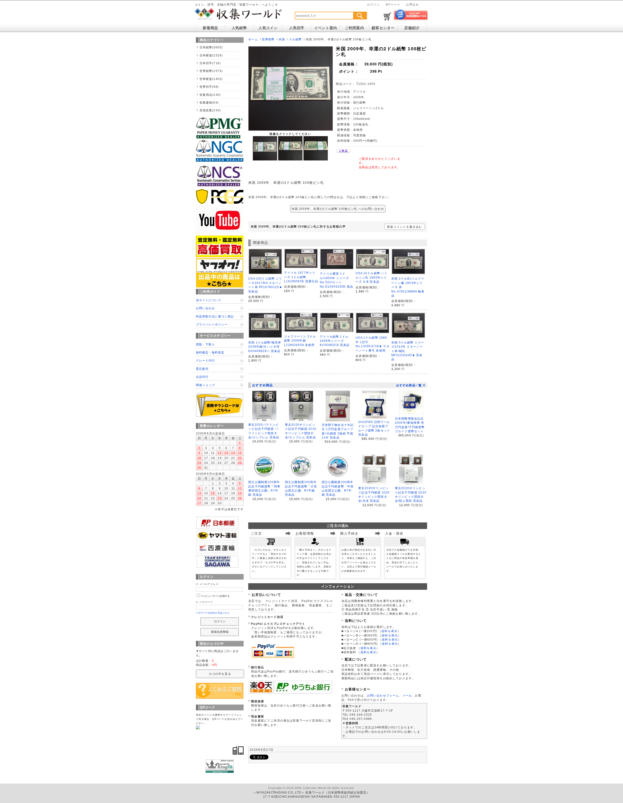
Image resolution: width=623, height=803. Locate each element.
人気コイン (268, 28)
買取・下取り (205, 344)
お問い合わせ (205, 308)
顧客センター (383, 28)
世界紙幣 (268, 39)
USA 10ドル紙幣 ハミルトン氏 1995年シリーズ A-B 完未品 (371, 277)
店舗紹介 (412, 28)
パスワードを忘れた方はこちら (213, 612)
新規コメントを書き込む (404, 226)
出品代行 (202, 376)
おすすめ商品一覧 (409, 385)
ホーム (253, 39)
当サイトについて (208, 300)
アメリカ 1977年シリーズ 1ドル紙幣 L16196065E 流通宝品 (301, 277)
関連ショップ (205, 385)
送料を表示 (389, 631)
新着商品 (210, 28)
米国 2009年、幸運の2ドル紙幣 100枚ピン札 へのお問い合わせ (338, 208)
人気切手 (296, 28)
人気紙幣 (239, 28)
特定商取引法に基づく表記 (215, 316)
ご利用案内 (354, 28)
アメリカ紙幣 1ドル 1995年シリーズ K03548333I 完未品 (334, 341)
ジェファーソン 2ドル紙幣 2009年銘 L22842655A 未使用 (300, 340)
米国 (282, 39)
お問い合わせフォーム (383, 695)
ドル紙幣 (295, 39)
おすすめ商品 (262, 385)
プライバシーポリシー (212, 324)
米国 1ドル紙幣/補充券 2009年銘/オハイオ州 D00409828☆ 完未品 (264, 347)
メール (407, 695)
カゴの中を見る (220, 673)
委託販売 (202, 368)
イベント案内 (325, 28)
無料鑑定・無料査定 (210, 352)
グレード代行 (205, 360)
